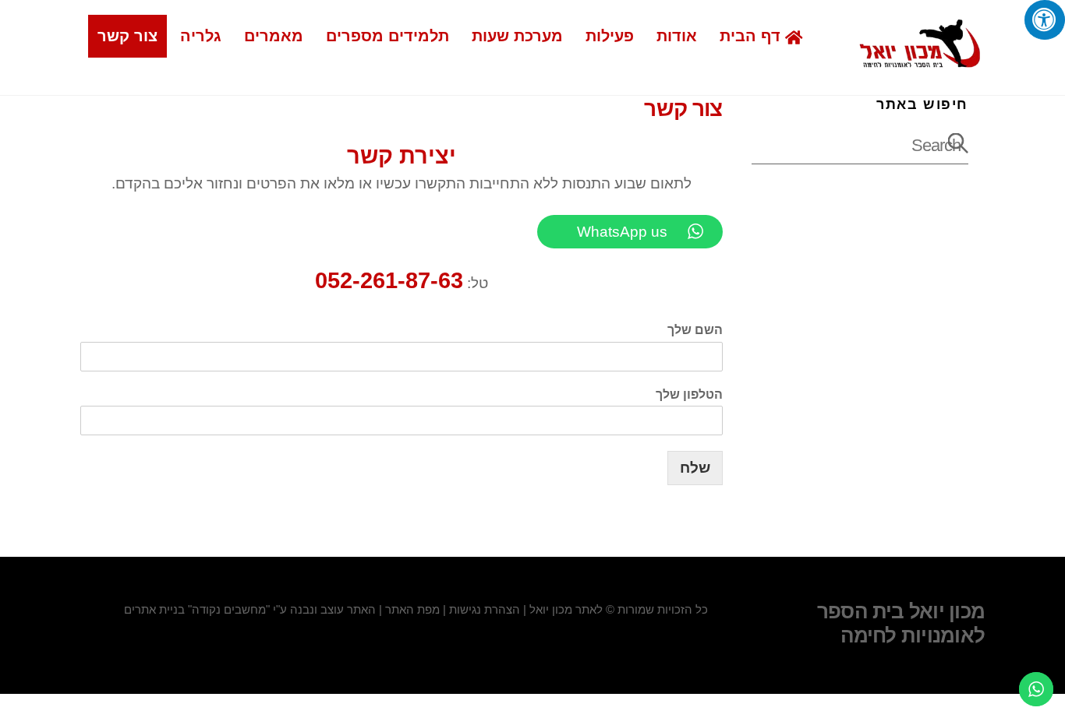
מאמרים (273, 35)
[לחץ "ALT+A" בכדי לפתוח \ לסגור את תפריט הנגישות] (1044, 20)
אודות (676, 35)
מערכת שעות (517, 35)
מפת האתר (412, 610)
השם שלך (695, 329)
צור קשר (127, 35)
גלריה (200, 35)
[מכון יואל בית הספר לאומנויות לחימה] (919, 61)
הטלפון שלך (689, 394)
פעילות (610, 35)
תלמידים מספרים (387, 35)
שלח (695, 467)
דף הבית (752, 35)
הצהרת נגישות (484, 610)
